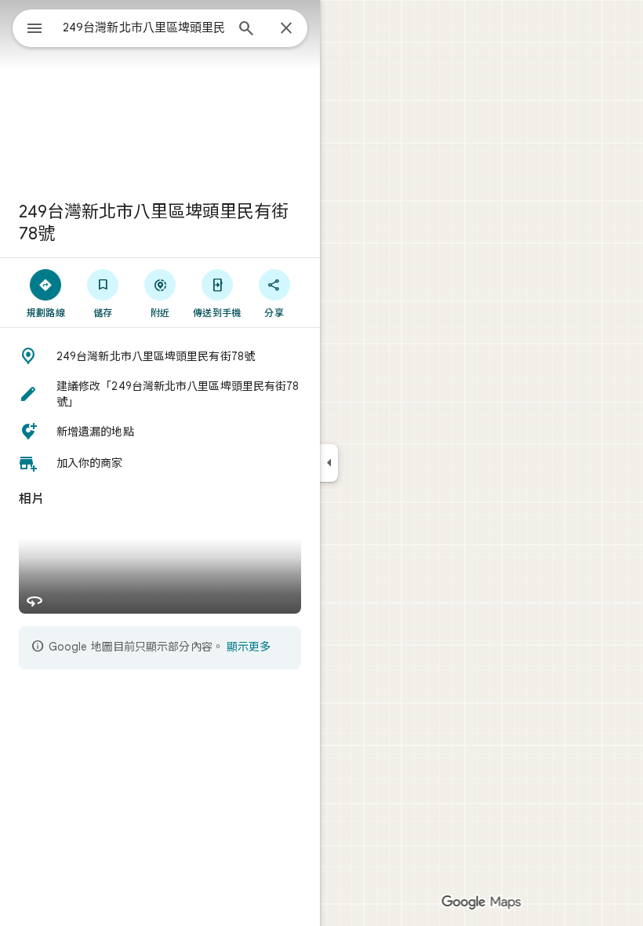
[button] (160, 356)
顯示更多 (249, 647)
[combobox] (143, 27)
